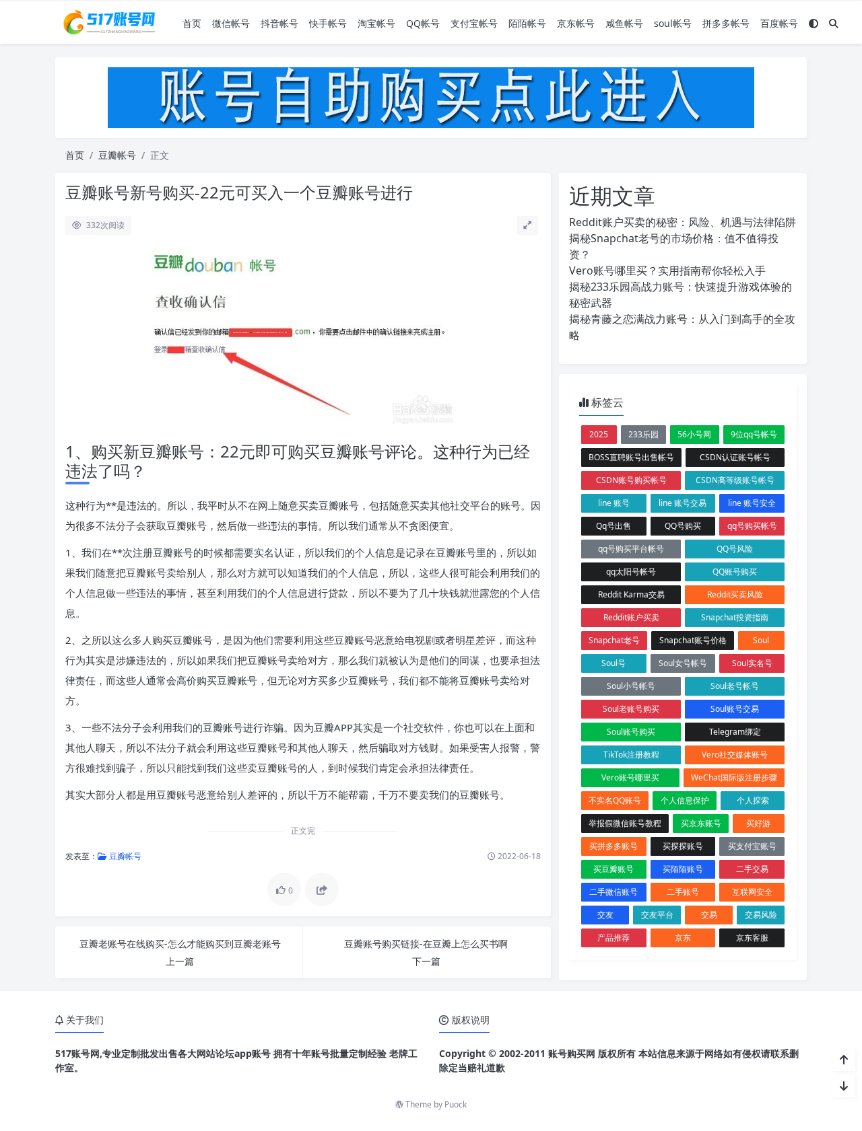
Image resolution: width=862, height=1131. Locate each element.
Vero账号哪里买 (630, 777)
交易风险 (761, 914)
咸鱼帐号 (624, 23)
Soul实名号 (752, 663)
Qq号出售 (613, 526)
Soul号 (613, 663)
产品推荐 (613, 937)
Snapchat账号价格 (693, 640)
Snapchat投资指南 (734, 617)
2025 (598, 434)
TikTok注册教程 (631, 754)
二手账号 (683, 892)
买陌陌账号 (683, 869)
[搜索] (834, 23)
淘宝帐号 (376, 23)
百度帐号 (779, 23)
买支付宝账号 (752, 846)
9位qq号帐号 (754, 434)
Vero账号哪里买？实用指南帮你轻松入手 (667, 270)
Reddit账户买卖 (631, 617)
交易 (709, 914)
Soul (761, 640)
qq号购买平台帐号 (631, 548)
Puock (455, 1104)
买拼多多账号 (613, 846)
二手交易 (752, 869)
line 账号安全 (752, 503)
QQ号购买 (683, 526)
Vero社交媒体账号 (735, 754)
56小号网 (694, 434)
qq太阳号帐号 (631, 571)
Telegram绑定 (735, 731)
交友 (605, 914)
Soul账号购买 (631, 731)
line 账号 (614, 503)
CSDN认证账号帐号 (735, 457)
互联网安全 (752, 892)
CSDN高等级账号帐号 (735, 480)
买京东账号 (701, 823)
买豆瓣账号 (613, 869)
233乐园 (643, 434)
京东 (683, 937)
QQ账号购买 (734, 571)
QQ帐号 (423, 23)
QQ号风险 (735, 548)
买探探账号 (683, 846)
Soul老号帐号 (734, 686)
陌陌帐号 (527, 23)
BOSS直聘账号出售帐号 (631, 457)
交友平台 (657, 914)
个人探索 (753, 800)
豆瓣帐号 (117, 155)
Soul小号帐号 (631, 686)
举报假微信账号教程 (625, 823)
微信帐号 (231, 23)
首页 (192, 23)
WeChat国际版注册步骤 (734, 777)
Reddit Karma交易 (631, 594)
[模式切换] (813, 23)
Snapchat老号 (614, 640)
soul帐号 (673, 23)
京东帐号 (576, 23)
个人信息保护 (685, 800)
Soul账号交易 (734, 709)
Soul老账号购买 (631, 709)
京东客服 (752, 937)
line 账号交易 (682, 503)
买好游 (758, 823)
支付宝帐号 (474, 23)
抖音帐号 (279, 23)
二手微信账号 (613, 892)
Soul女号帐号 (683, 663)
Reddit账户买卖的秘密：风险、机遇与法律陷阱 (682, 222)
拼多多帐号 (726, 23)
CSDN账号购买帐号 (631, 480)
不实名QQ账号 (615, 800)
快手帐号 (328, 23)
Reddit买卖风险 (735, 594)
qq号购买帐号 (752, 526)
